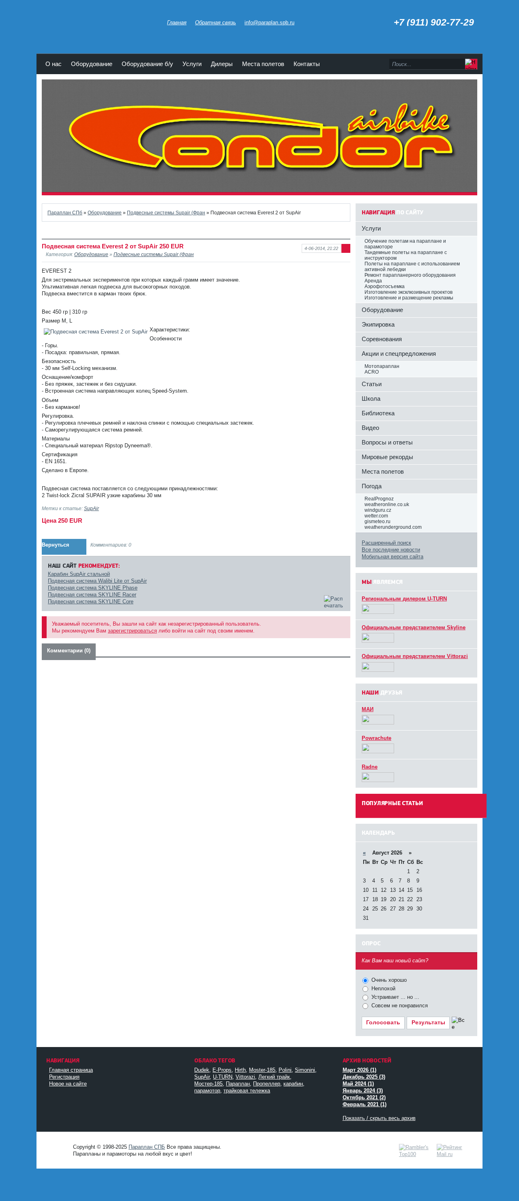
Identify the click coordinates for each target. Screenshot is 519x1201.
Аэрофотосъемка (385, 286)
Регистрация (64, 1077)
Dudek (201, 1070)
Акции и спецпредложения (399, 353)
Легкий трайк (274, 1077)
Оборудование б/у (147, 63)
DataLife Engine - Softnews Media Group (57, 1146)
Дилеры (222, 63)
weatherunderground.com (393, 527)
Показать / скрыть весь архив (379, 1118)
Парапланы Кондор (98, 20)
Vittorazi (245, 1077)
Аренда (373, 281)
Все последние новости (391, 550)
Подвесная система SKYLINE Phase (92, 588)
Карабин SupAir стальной (79, 574)
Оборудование (91, 63)
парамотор (207, 1091)
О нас (53, 63)
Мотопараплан (382, 366)
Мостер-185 (208, 1084)
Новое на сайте (68, 1084)
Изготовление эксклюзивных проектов (409, 292)
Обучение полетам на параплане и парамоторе (405, 244)
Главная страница (71, 1070)
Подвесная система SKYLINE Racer (92, 595)
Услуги (192, 63)
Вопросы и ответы (387, 442)
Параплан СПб (64, 212)
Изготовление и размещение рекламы (409, 298)
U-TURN (222, 1077)
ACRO (372, 372)
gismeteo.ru (377, 521)
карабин (293, 1084)
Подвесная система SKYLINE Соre (90, 601)
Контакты (307, 63)
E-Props (222, 1070)
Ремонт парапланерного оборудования (410, 275)
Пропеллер (266, 1084)
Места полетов (263, 63)
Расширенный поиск (386, 543)
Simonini (305, 1070)
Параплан (238, 1084)
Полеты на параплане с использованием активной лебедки (412, 266)
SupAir (91, 508)
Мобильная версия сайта (392, 556)
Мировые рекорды (387, 456)
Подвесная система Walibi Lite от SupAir (97, 581)
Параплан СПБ (147, 1147)
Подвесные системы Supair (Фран (166, 212)
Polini (285, 1070)
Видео (370, 427)
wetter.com (376, 516)
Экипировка (378, 324)
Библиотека (378, 413)
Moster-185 (262, 1070)
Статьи (372, 383)
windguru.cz (378, 510)
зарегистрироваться (132, 631)
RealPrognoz (379, 499)
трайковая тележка (246, 1091)
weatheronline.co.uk (387, 504)
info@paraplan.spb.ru (269, 22)
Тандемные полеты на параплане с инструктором (406, 255)
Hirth (240, 1070)
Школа (371, 398)
